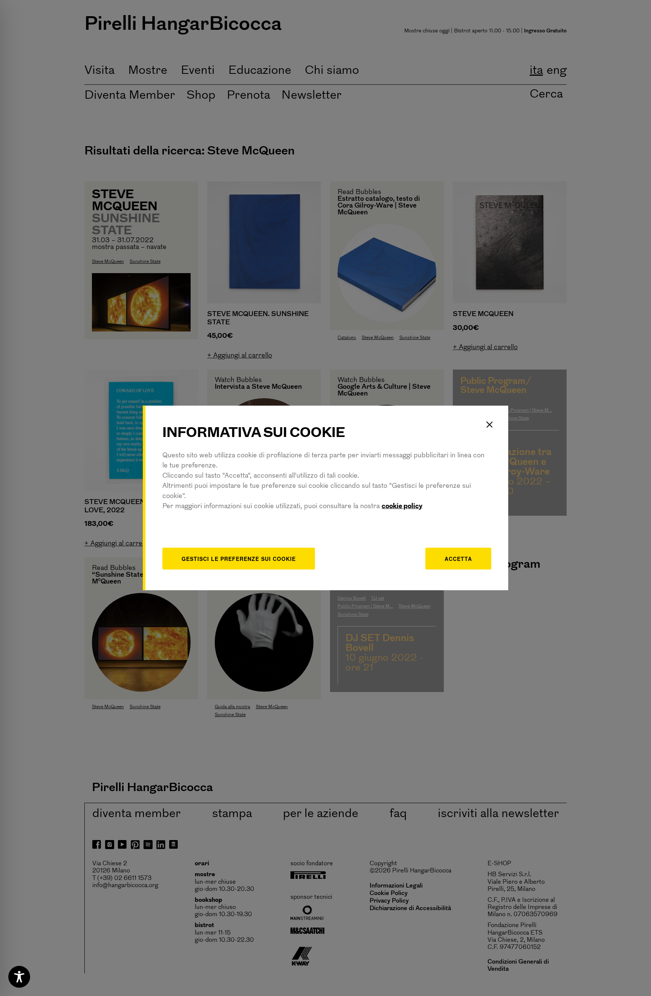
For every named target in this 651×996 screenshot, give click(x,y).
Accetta (458, 558)
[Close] (489, 424)
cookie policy (402, 506)
